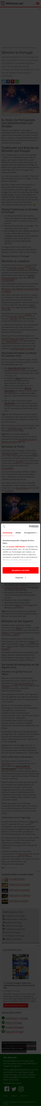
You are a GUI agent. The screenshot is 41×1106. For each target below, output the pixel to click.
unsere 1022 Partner (17, 546)
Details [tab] (18, 533)
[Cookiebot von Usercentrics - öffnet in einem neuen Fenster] (29, 526)
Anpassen (19, 577)
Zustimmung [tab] (7, 533)
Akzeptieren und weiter (20, 570)
